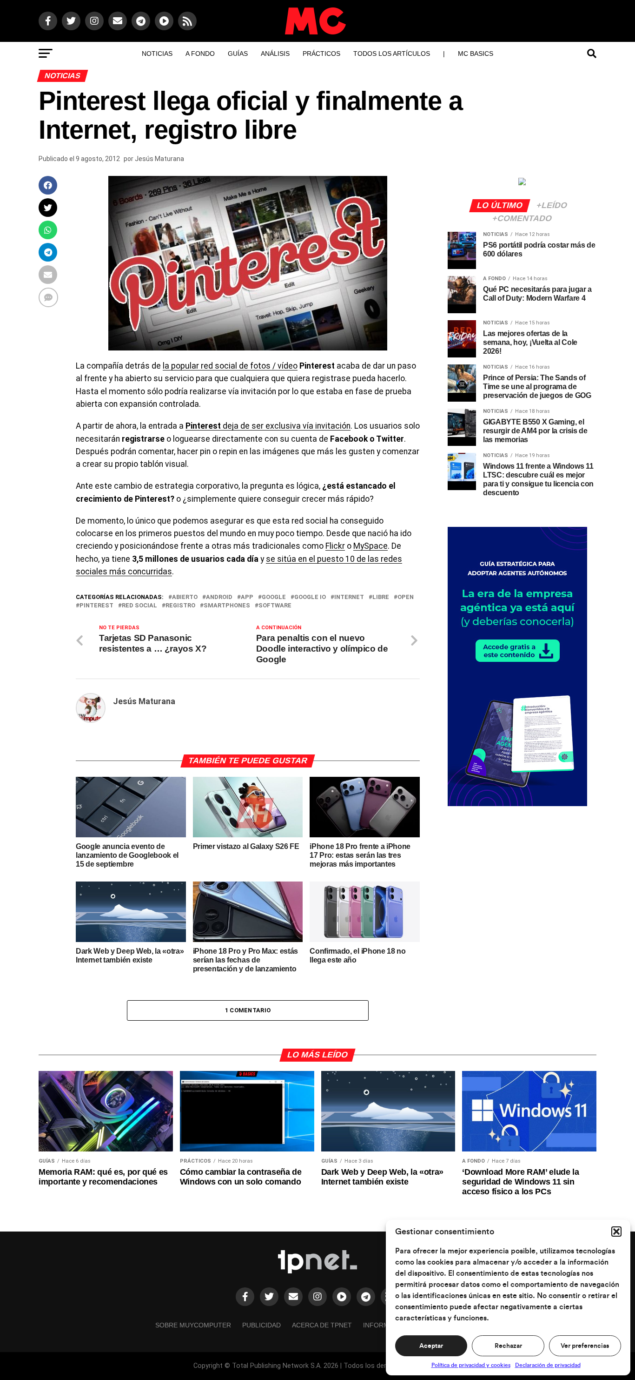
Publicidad (261, 1325)
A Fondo (200, 53)
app (247, 597)
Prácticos (321, 53)
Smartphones (227, 606)
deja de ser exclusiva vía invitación (268, 426)
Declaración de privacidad (548, 1365)
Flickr (335, 546)
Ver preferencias (585, 1346)
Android (219, 597)
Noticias (157, 53)
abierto (185, 597)
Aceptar (431, 1346)
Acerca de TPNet (322, 1325)
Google (274, 597)
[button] (616, 1231)
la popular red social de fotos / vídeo (230, 365)
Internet (349, 597)
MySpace (370, 546)
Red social (139, 606)
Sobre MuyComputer (193, 1325)
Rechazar (508, 1346)
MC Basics (475, 53)
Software (274, 606)
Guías (238, 53)
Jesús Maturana (159, 158)
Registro (180, 606)
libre (380, 597)
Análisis (275, 53)
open (405, 597)
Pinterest (96, 606)
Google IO (310, 597)
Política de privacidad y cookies (470, 1365)
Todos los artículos (391, 53)
